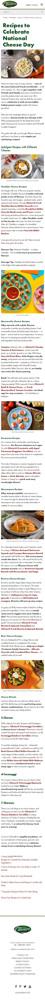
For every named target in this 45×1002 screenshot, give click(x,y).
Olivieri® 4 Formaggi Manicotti (25, 782)
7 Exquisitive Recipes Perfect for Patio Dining (19, 891)
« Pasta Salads (7, 856)
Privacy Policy (22, 961)
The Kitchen (13, 18)
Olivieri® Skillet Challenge (22, 974)
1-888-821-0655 (23, 945)
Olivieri (5, 18)
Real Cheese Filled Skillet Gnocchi (18, 751)
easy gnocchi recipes (14, 243)
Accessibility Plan (22, 970)
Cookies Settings (22, 967)
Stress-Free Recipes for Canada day (16, 897)
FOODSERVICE (21, 992)
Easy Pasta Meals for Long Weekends (17, 876)
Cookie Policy (22, 964)
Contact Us (22, 955)
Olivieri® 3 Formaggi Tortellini (26, 726)
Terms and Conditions (22, 958)
